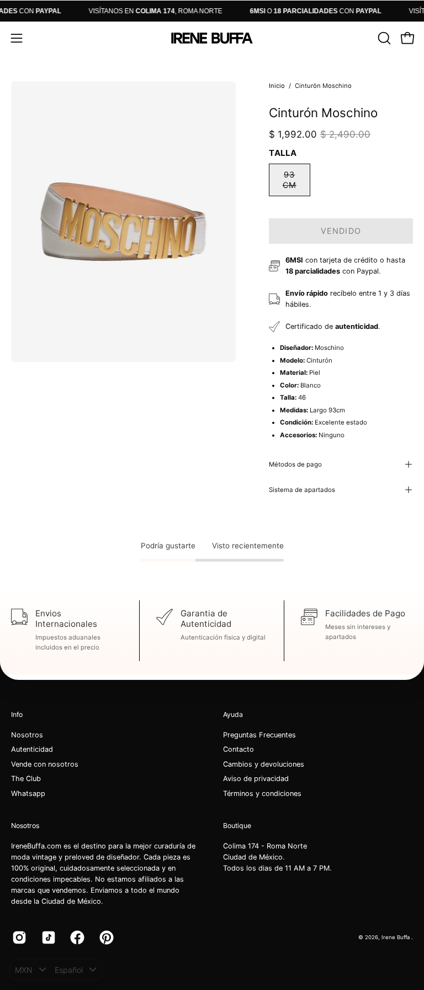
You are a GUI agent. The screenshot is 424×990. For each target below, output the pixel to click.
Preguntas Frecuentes (259, 735)
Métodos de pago (295, 464)
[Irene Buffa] (212, 38)
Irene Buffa (396, 937)
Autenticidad (32, 750)
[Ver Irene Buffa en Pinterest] (105, 937)
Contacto (238, 750)
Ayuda (233, 714)
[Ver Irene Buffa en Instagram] (18, 937)
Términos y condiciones (262, 793)
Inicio (277, 86)
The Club (26, 779)
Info (17, 714)
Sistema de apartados (302, 490)
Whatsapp (28, 793)
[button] (383, 38)
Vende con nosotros (44, 764)
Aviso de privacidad (256, 779)
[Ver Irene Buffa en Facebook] (76, 937)
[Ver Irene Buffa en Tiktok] (47, 937)
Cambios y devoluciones (263, 764)
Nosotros (27, 735)
